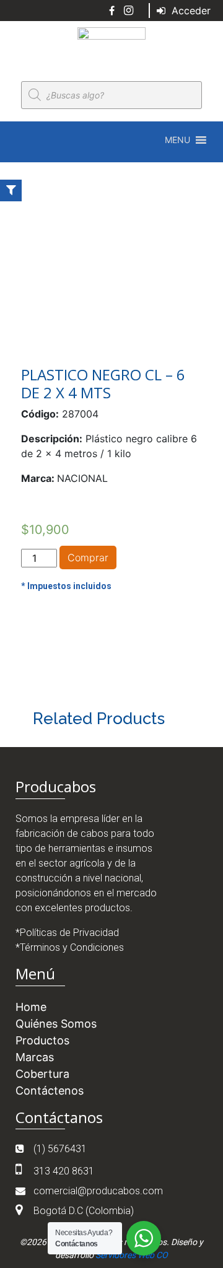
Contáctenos (49, 1090)
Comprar (88, 557)
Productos (42, 1040)
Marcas (34, 1057)
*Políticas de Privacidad (67, 932)
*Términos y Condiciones (69, 947)
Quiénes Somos (56, 1023)
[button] (177, 140)
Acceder (189, 10)
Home (30, 1006)
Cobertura (42, 1073)
